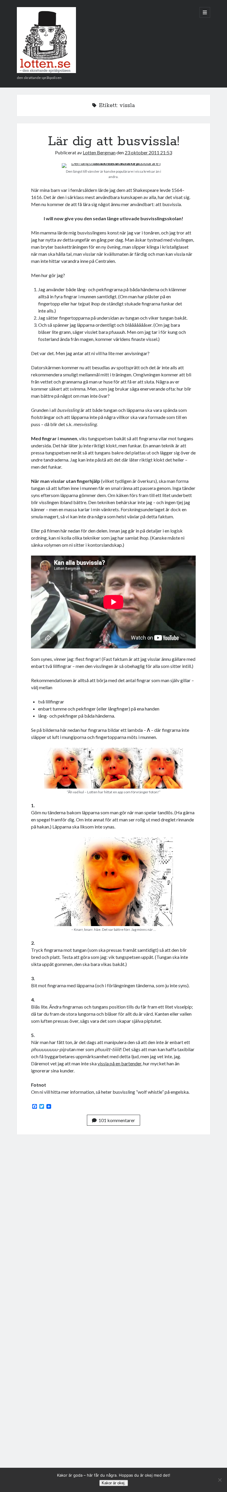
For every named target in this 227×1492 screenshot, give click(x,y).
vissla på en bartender (119, 1063)
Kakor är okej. (114, 1483)
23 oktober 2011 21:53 (148, 152)
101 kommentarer (116, 1120)
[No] (220, 1480)
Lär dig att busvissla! (113, 141)
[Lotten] (46, 71)
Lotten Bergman (99, 152)
